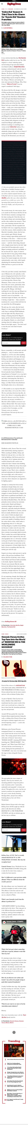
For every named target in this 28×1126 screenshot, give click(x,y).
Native (12, 1022)
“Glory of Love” (11, 84)
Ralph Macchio (19, 66)
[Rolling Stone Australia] (14, 4)
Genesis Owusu (14, 1021)
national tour (20, 685)
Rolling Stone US (10, 621)
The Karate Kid (11, 626)
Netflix (4, 198)
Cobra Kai (13, 127)
